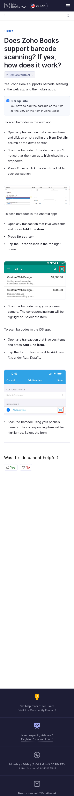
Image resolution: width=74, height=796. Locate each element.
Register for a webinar (36, 739)
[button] (37, 6)
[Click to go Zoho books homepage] (12, 6)
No (27, 467)
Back (9, 30)
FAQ (23, 6)
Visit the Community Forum (36, 710)
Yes (12, 467)
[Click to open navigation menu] (6, 15)
